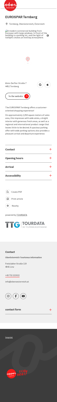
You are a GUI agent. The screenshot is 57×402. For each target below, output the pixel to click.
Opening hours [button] (14, 158)
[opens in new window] (17, 377)
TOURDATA (21, 214)
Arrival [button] (9, 167)
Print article (17, 198)
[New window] (26, 223)
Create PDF (16, 191)
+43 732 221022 (12, 275)
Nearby (15, 205)
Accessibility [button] (13, 175)
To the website (15, 96)
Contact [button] (10, 149)
